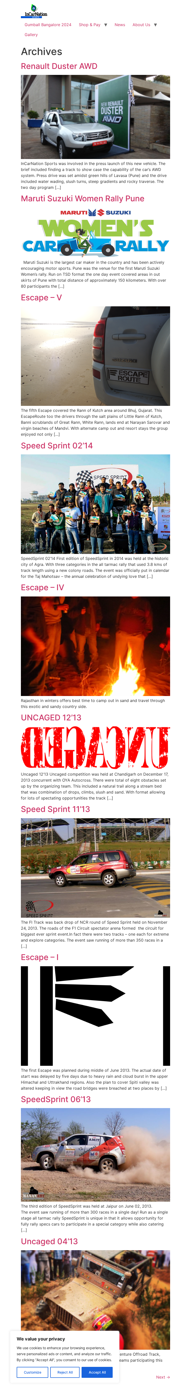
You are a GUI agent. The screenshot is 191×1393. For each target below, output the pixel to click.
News (120, 24)
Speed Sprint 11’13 (55, 809)
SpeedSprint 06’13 (56, 1099)
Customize (32, 1372)
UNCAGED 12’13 (51, 717)
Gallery (31, 34)
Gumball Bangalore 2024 (48, 24)
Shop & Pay (89, 24)
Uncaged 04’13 (49, 1241)
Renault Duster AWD (59, 66)
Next (163, 1377)
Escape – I (40, 957)
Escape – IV (42, 587)
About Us (141, 24)
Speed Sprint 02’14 (57, 445)
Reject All (65, 1372)
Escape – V (41, 297)
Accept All (97, 1372)
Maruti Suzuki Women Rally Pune (82, 198)
